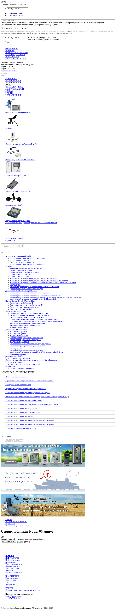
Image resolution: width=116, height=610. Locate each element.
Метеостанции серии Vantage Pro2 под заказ (27, 264)
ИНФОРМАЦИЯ (12, 57)
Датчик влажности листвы (20, 274)
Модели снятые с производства (17, 358)
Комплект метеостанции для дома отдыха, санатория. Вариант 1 (30, 420)
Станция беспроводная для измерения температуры (30, 293)
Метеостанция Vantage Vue (20, 260)
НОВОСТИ (9, 51)
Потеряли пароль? (17, 15)
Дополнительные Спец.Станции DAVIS (21, 291)
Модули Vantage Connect (19, 342)
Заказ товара (10, 562)
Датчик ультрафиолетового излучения (24, 272)
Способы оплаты (12, 566)
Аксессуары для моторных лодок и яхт (25, 364)
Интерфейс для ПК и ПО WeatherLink (20, 301)
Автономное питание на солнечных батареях (27, 323)
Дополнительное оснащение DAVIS (19, 329)
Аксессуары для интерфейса (21, 309)
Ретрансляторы (16, 348)
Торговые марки (11, 578)
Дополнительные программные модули (25, 307)
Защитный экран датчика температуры (25, 325)
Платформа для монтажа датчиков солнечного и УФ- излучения (34, 319)
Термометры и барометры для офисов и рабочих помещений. (29, 381)
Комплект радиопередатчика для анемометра (27, 346)
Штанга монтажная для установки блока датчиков (29, 315)
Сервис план (10, 366)
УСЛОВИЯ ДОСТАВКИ (15, 55)
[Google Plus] (29, 541)
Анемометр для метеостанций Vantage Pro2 (26, 268)
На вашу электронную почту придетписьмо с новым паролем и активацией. (43, 39)
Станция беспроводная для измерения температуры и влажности (35, 295)
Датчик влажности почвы (20, 276)
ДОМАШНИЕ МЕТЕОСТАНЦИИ (13, 80)
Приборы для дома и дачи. (15, 377)
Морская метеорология (14, 362)
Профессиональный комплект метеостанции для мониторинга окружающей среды (37, 397)
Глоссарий (9, 582)
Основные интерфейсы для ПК (22, 303)
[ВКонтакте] (17, 541)
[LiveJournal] (27, 541)
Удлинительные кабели (19, 327)
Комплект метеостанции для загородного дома (23, 401)
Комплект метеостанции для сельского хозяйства (24, 412)
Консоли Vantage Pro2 (18, 332)
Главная (8, 520)
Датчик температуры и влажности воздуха (26, 289)
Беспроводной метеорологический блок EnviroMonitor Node (33, 299)
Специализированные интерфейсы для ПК (26, 305)
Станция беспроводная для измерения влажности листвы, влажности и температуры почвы (45, 297)
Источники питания (18, 354)
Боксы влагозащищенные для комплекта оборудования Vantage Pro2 (36, 321)
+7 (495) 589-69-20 (12, 598)
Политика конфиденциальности (13, 571)
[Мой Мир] (25, 541)
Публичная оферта (12, 560)
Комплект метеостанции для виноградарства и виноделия (27, 393)
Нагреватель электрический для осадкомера (27, 317)
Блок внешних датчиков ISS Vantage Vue (25, 340)
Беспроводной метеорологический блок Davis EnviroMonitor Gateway (37, 352)
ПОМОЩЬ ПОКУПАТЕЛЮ (16, 53)
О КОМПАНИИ (11, 49)
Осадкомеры (15, 285)
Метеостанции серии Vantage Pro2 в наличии (27, 258)
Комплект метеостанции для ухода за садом (22, 408)
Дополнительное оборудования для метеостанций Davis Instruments (31, 360)
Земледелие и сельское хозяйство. (18, 385)
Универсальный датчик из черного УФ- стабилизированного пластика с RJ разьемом (43, 283)
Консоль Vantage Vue (18, 334)
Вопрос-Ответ (10, 584)
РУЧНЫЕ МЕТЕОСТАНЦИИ (13, 94)
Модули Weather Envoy (19, 336)
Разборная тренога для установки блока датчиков (29, 313)
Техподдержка (11, 580)
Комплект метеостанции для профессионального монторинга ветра (31, 405)
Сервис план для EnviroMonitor (22, 368)
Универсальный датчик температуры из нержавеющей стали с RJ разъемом (39, 281)
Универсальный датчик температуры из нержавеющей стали (33, 279)
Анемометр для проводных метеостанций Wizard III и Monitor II (34, 287)
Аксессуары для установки (15, 311)
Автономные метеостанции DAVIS (23, 262)
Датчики (8, 266)
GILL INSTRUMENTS (14, 87)
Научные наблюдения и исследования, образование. (25, 389)
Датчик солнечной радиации (21, 270)
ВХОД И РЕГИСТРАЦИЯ (15, 59)
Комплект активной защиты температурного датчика (30, 344)
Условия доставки (12, 568)
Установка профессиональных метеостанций (22, 590)
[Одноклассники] (22, 541)
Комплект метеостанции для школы (19, 416)
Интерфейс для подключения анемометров (26, 350)
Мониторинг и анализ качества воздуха (20, 428)
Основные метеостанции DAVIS (18, 256)
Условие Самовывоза (13, 564)
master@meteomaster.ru (9, 71)
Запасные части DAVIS (14, 356)
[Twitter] (20, 541)
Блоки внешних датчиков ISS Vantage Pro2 (26, 338)
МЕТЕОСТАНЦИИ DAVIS (16, 522)
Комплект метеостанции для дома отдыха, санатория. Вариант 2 (30, 424)
